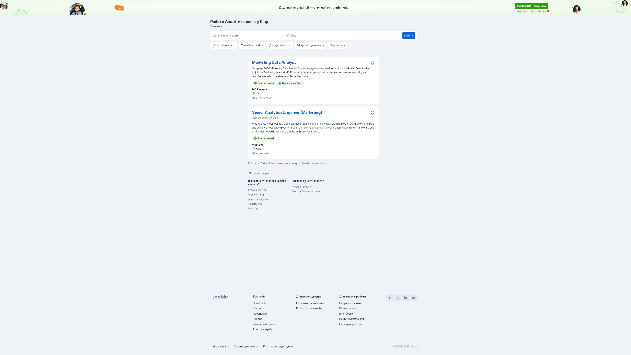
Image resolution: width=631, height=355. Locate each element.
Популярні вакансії (302, 186)
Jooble (414, 346)
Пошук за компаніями (352, 318)
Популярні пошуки (259, 173)
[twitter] (397, 298)
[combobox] (221, 346)
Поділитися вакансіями (310, 303)
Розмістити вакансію (531, 6)
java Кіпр (252, 208)
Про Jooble (259, 303)
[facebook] (389, 298)
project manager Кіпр (259, 199)
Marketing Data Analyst (274, 62)
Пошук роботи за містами (306, 191)
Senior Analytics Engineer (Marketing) (287, 112)
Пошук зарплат (348, 308)
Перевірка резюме (350, 324)
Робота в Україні (262, 329)
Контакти (259, 308)
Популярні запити (350, 303)
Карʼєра (257, 318)
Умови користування (246, 346)
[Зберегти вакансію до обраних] (372, 62)
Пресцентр (260, 313)
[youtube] (413, 298)
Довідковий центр (264, 324)
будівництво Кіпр (257, 190)
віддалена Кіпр (256, 194)
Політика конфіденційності (279, 346)
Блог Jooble (346, 313)
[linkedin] (405, 298)
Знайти (409, 35)
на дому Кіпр (255, 203)
